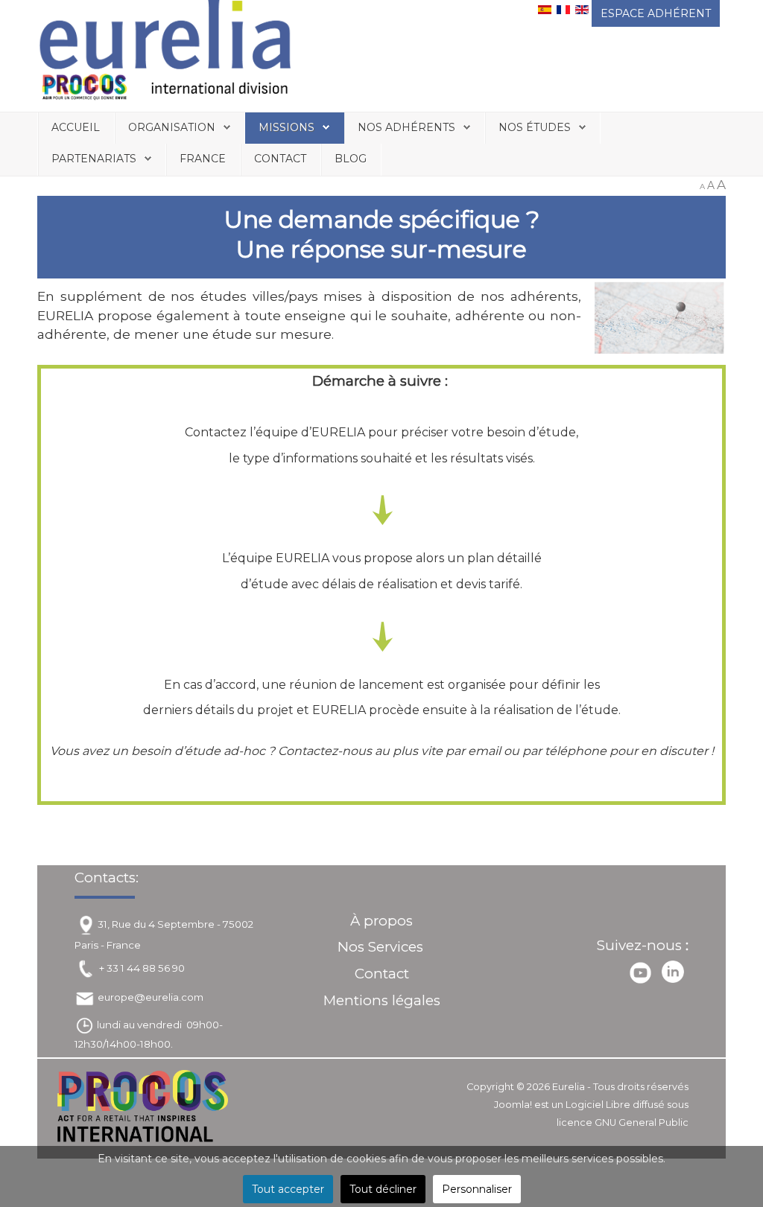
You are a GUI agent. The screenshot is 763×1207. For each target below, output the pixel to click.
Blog (351, 158)
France (203, 158)
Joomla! (513, 1104)
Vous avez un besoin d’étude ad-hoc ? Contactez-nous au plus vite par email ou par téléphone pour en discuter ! (382, 751)
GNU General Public (641, 1122)
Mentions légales (381, 1000)
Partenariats (93, 158)
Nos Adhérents (406, 127)
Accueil (75, 127)
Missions (286, 127)
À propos (381, 920)
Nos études (534, 127)
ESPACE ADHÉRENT (656, 13)
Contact (280, 158)
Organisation (171, 127)
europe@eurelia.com (150, 997)
